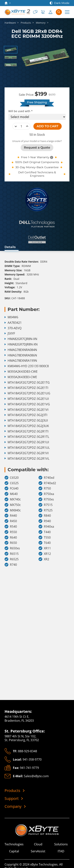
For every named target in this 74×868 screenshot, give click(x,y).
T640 (47, 543)
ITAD (61, 851)
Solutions (61, 844)
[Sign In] (50, 12)
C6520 (14, 478)
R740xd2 (50, 483)
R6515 (14, 554)
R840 (47, 516)
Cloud (38, 844)
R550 (13, 532)
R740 (13, 565)
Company (13, 806)
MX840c (15, 510)
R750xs (49, 499)
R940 (47, 521)
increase (27, 126)
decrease (16, 126)
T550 (47, 538)
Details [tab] (10, 247)
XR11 (47, 548)
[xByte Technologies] (17, 12)
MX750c (15, 505)
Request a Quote (37, 147)
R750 (47, 488)
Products (12, 790)
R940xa (49, 527)
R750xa (49, 494)
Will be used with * (20, 111)
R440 (13, 516)
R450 (13, 521)
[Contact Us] (35, 12)
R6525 (14, 559)
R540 (13, 527)
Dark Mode (61, 3)
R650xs (15, 548)
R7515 (48, 505)
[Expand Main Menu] (67, 12)
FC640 (14, 488)
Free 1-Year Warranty (35, 157)
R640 (13, 538)
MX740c (15, 499)
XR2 (46, 559)
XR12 (47, 554)
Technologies (14, 844)
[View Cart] (43, 12)
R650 (13, 543)
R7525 (48, 510)
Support (12, 798)
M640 (14, 494)
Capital (14, 851)
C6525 (14, 483)
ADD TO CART (47, 126)
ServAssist (38, 851)
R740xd (49, 478)
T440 (47, 532)
